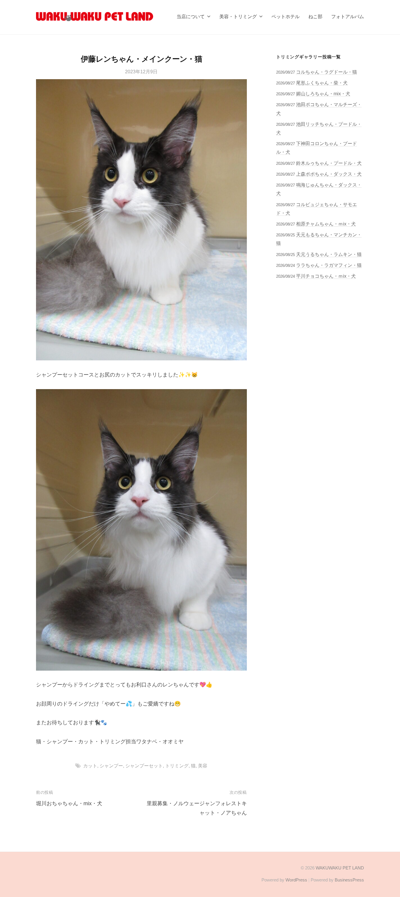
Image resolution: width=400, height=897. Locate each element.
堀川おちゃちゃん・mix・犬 (69, 803)
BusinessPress (349, 879)
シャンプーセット (144, 765)
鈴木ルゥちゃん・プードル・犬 (329, 163)
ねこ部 (315, 16)
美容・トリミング (238, 16)
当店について (191, 16)
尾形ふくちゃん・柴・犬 (322, 82)
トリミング (177, 765)
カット (90, 765)
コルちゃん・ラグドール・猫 (326, 71)
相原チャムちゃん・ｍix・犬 (326, 223)
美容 (202, 765)
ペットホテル (285, 16)
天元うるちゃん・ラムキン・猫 (329, 254)
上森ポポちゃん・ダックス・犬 (329, 174)
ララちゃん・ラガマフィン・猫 (329, 265)
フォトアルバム (347, 16)
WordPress (296, 879)
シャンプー (111, 765)
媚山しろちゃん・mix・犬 (323, 93)
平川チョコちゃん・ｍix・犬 (326, 276)
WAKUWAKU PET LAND (340, 867)
